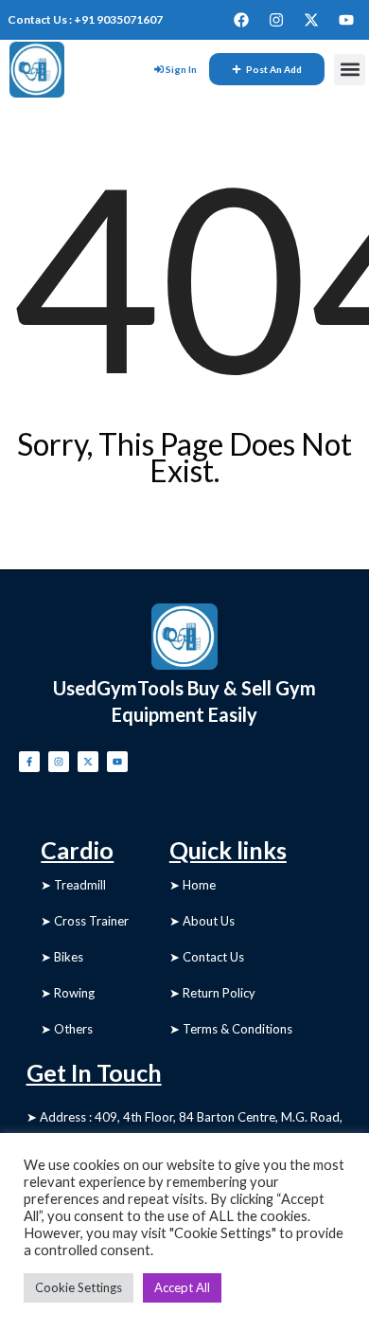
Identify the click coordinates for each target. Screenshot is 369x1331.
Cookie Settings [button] (78, 1287)
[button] (349, 69)
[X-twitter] (311, 20)
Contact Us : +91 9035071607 (85, 19)
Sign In (181, 69)
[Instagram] (276, 20)
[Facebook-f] (29, 761)
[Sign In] (159, 69)
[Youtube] (346, 20)
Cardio (77, 850)
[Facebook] (241, 20)
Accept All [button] (182, 1287)
